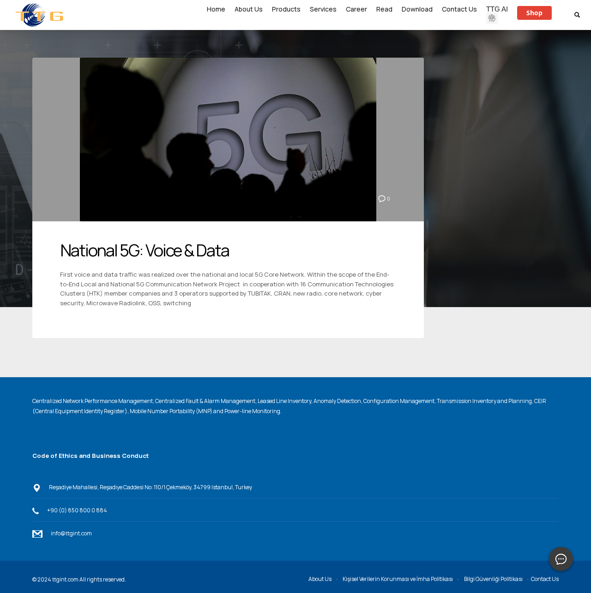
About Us (320, 579)
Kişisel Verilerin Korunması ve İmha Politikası (398, 579)
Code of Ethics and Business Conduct (90, 455)
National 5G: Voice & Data (144, 250)
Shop (534, 12)
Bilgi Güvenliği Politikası (493, 579)
